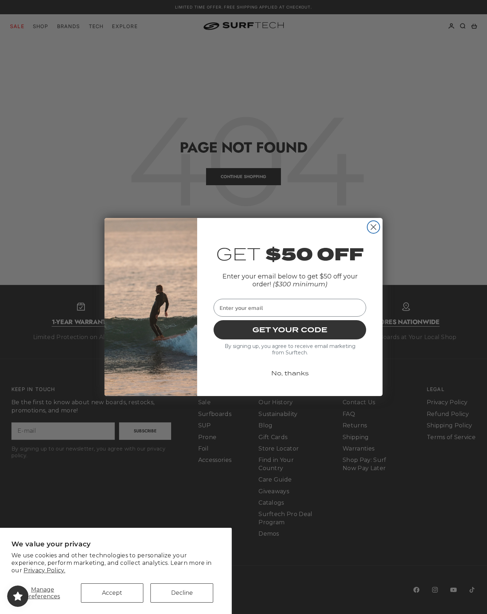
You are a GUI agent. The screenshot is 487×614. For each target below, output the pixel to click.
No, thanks (290, 373)
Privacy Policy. (44, 570)
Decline (182, 592)
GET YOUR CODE (289, 329)
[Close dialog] (373, 227)
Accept (112, 592)
